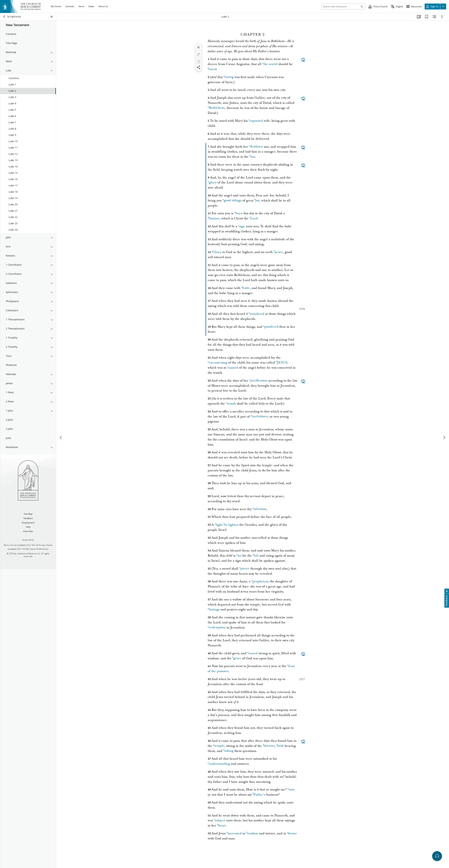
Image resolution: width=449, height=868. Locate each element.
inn (252, 156)
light (219, 525)
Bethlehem (216, 108)
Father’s (259, 794)
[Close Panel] (52, 16)
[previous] (61, 437)
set (239, 555)
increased (235, 833)
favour (292, 833)
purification (258, 380)
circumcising (218, 362)
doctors (269, 746)
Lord (253, 218)
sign (242, 226)
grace (237, 658)
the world (270, 64)
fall (256, 555)
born (238, 213)
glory (213, 182)
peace (279, 252)
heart (222, 825)
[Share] (198, 67)
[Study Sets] (418, 17)
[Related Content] (434, 17)
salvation (260, 509)
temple (219, 746)
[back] (4, 16)
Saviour (214, 218)
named (233, 367)
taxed (213, 69)
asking (228, 751)
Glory (217, 252)
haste (246, 288)
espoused (256, 121)
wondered (257, 314)
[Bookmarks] (426, 17)
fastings (214, 609)
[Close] (198, 47)
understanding (219, 764)
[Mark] (198, 54)
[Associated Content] (303, 60)
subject (220, 820)
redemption (217, 627)
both (280, 746)
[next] (444, 437)
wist (291, 789)
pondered (271, 327)
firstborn (256, 146)
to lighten (231, 525)
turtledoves (260, 416)
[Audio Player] (437, 856)
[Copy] (198, 62)
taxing (229, 77)
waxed (253, 653)
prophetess (260, 581)
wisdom (252, 833)
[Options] (441, 17)
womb (231, 403)
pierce (244, 568)
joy (257, 200)
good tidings (233, 200)
